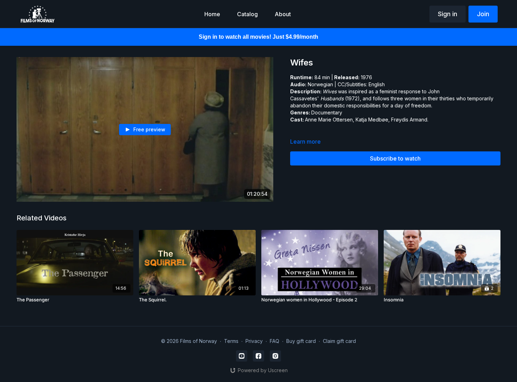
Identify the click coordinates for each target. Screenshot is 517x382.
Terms (231, 341)
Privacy (254, 341)
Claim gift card (339, 341)
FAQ (274, 341)
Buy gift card (301, 341)
